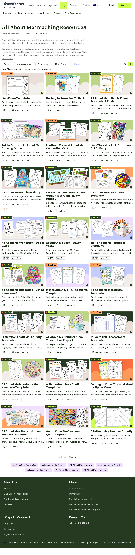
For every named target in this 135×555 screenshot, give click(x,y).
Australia (11, 542)
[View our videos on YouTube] (83, 523)
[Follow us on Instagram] (75, 523)
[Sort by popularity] (130, 64)
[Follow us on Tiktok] (71, 523)
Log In (95, 542)
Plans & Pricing (76, 488)
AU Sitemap (83, 542)
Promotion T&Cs (49, 542)
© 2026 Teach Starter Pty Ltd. (117, 542)
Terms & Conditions (29, 542)
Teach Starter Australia (81, 499)
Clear (76, 64)
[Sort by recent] (124, 64)
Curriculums (75, 493)
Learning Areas (26, 13)
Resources (9, 13)
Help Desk (9, 523)
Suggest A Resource (14, 534)
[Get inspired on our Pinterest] (88, 523)
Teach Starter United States (83, 504)
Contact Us (9, 529)
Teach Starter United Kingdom (85, 509)
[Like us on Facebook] (79, 523)
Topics (57, 13)
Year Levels (44, 13)
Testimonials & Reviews (16, 499)
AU (98, 5)
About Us (8, 488)
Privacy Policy (67, 542)
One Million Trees (16, 493)
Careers (8, 504)
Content (74, 5)
